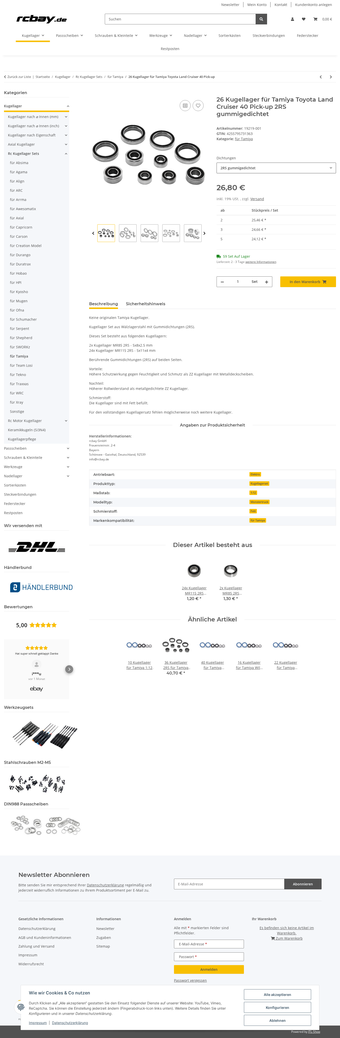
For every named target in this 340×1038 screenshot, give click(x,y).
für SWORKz (20, 347)
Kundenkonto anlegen (313, 4)
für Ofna (17, 310)
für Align (17, 181)
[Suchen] (261, 19)
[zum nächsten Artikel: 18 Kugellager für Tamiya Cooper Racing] (331, 76)
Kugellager (13, 106)
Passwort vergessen (190, 980)
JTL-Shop (314, 1032)
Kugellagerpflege (22, 439)
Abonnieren (303, 884)
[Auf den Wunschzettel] (198, 105)
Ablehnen (277, 1020)
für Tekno (18, 374)
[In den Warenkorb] (93, 93)
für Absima (19, 162)
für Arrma (18, 199)
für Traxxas (19, 383)
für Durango (20, 254)
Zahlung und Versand (36, 946)
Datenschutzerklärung (70, 1023)
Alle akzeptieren (277, 994)
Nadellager (13, 476)
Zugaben (103, 937)
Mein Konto (257, 4)
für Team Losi (21, 365)
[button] (292, 19)
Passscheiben (15, 448)
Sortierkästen (15, 485)
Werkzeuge (13, 466)
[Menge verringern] (222, 282)
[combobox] (276, 168)
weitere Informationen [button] (260, 262)
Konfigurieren (277, 1007)
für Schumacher (23, 319)
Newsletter (230, 4)
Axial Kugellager (21, 144)
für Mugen (19, 301)
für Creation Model (26, 245)
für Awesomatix (23, 208)
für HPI (15, 282)
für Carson (19, 236)
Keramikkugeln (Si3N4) (27, 429)
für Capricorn (21, 227)
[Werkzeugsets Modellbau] (45, 734)
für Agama (18, 172)
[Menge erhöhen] (266, 282)
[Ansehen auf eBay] (37, 665)
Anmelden (209, 969)
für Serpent (19, 328)
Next (204, 233)
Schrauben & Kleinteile (23, 457)
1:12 (253, 492)
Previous (93, 233)
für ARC (16, 190)
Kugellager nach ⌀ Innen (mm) (33, 116)
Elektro (255, 474)
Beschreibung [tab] (103, 304)
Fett (253, 511)
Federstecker (14, 503)
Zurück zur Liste (19, 76)
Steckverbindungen (20, 494)
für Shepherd (21, 337)
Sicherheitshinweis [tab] (145, 304)
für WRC (17, 393)
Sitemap (103, 946)
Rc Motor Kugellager (25, 420)
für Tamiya (244, 138)
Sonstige (17, 411)
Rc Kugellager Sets (23, 153)
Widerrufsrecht (31, 964)
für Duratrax (20, 264)
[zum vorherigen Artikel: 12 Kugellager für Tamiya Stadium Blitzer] (321, 76)
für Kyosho (19, 291)
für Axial (17, 218)
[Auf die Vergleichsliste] (185, 105)
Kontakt (281, 4)
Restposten (13, 512)
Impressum (38, 1023)
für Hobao (18, 273)
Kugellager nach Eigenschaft (32, 135)
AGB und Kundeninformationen (44, 937)
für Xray (16, 402)
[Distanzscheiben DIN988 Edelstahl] (45, 824)
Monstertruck (259, 502)
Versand (257, 198)
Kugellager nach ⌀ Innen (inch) (33, 125)
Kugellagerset (259, 483)
